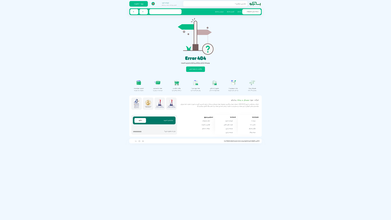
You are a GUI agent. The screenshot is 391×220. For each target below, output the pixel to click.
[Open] (133, 11)
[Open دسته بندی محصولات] (245, 12)
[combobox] (215, 4)
